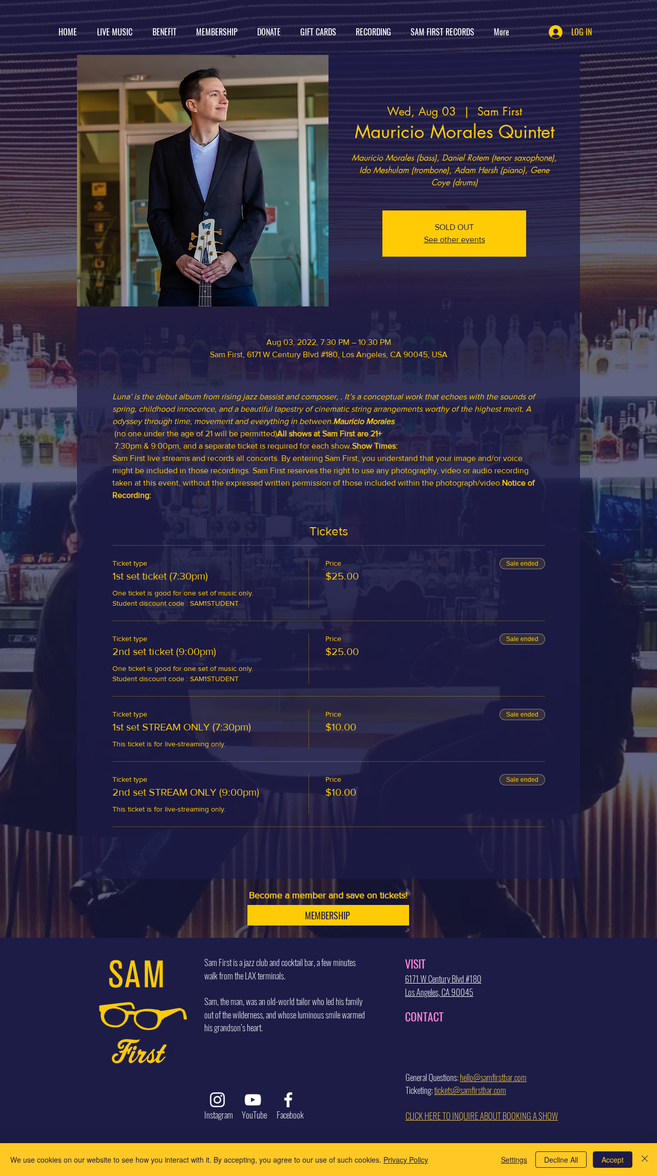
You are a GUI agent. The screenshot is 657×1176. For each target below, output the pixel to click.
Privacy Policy (405, 1159)
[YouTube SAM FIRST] (253, 1100)
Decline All (561, 1159)
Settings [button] (514, 1159)
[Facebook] (288, 1100)
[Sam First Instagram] (217, 1100)
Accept (613, 1159)
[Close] (645, 1159)
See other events (454, 239)
